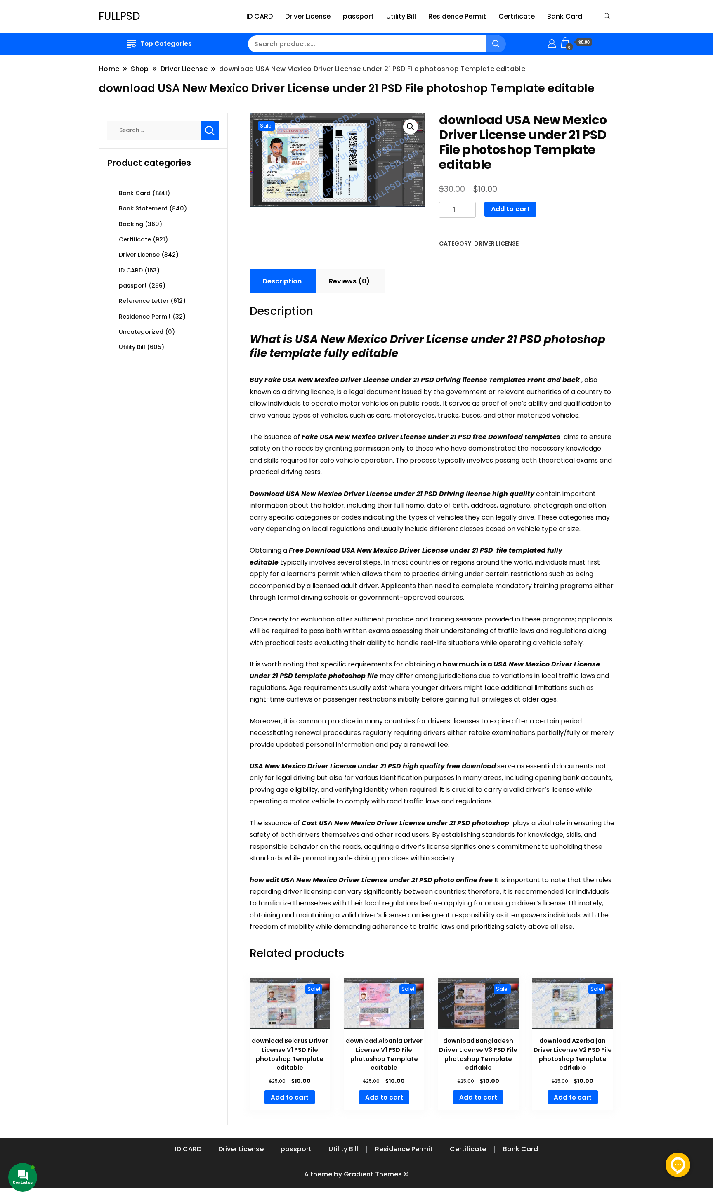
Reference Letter (144, 301)
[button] (410, 126)
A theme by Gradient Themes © (356, 1174)
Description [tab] (282, 281)
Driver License (308, 16)
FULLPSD (119, 16)
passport (358, 16)
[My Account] (552, 42)
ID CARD (259, 16)
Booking (131, 224)
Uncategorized (141, 332)
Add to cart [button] (290, 1097)
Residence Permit (457, 16)
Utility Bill (401, 16)
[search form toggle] (607, 16)
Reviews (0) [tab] (349, 281)
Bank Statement (143, 208)
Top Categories (166, 43)
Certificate (516, 16)
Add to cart (510, 209)
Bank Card (564, 16)
